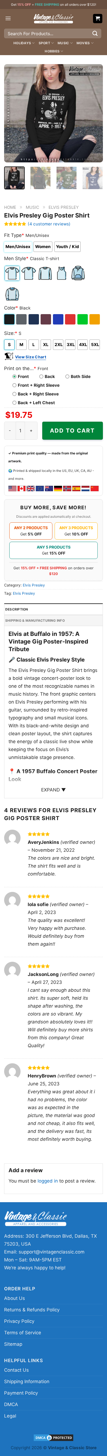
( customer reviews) (49, 223)
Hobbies (52, 51)
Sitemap (13, 1344)
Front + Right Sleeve (39, 385)
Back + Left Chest (36, 402)
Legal (10, 1416)
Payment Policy (21, 1393)
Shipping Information (26, 1381)
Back (50, 376)
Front (23, 376)
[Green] (83, 319)
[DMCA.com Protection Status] (53, 1437)
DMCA (11, 1404)
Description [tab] (16, 609)
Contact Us (16, 1370)
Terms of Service (22, 1332)
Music (63, 43)
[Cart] (98, 18)
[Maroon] (46, 319)
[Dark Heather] (21, 319)
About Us (14, 1298)
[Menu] (8, 18)
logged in (48, 1181)
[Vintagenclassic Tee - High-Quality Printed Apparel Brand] (53, 18)
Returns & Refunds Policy (32, 1309)
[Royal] (58, 319)
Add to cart (72, 430)
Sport (44, 43)
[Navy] (34, 319)
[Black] (9, 319)
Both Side (81, 376)
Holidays (22, 43)
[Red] (70, 319)
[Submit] (95, 33)
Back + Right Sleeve (38, 394)
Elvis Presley (64, 207)
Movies (83, 43)
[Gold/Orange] (95, 319)
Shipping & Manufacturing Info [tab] (35, 620)
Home (10, 207)
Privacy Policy (19, 1321)
